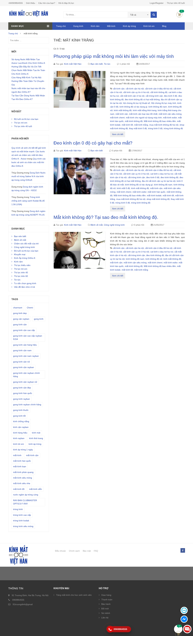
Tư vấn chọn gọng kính (25, 283)
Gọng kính (78, 26)
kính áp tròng (35, 444)
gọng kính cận (20, 324)
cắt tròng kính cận (154, 96)
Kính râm (95, 26)
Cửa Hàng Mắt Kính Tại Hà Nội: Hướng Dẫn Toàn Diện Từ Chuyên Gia (27, 81)
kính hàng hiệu (20, 432)
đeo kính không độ (169, 177)
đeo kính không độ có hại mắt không (142, 99)
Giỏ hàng (179, 14)
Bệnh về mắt (97, 225)
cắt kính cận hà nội (135, 88)
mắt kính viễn (35, 489)
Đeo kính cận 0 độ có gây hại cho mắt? (93, 142)
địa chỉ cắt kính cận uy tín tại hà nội (159, 181)
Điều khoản (60, 551)
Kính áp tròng (129, 26)
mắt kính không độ (134, 121)
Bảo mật (87, 551)
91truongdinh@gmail (23, 604)
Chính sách (74, 551)
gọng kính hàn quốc (22, 393)
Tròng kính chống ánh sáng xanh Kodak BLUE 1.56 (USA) (28, 201)
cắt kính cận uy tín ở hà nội (136, 92)
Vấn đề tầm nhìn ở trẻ (24, 287)
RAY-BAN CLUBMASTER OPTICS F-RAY (25, 502)
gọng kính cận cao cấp (24, 330)
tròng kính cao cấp (22, 515)
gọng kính (38, 319)
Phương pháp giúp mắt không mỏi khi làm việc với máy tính (114, 56)
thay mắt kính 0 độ (138, 128)
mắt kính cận (121, 114)
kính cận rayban (20, 427)
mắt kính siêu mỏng (22, 478)
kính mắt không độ (123, 110)
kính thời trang (36, 438)
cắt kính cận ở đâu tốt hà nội (158, 88)
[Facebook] (182, 550)
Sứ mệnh (105, 613)
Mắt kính (111, 26)
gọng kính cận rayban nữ (25, 382)
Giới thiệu (30, 3)
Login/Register (157, 3)
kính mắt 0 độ (123, 188)
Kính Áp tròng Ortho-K (24, 258)
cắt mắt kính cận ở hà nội (132, 96)
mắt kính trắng (141, 125)
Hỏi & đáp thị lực (66, 3)
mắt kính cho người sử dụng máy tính (144, 117)
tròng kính (18, 509)
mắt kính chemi (117, 117)
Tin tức (107, 64)
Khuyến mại (19, 254)
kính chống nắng (21, 421)
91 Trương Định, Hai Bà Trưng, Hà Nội (30, 595)
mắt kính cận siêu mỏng (170, 114)
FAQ (96, 551)
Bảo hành (106, 604)
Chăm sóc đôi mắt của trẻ (26, 243)
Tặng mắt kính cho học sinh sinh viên (74, 595)
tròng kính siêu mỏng (23, 526)
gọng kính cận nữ (21, 362)
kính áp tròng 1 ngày (23, 449)
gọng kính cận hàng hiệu (25, 345)
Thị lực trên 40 (21, 272)
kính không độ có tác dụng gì (133, 106)
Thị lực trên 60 (21, 276)
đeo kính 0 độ (170, 96)
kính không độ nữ (154, 259)
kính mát (36, 432)
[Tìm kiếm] (154, 15)
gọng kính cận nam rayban (26, 356)
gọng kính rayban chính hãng (27, 404)
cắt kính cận (119, 88)
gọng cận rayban (21, 319)
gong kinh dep (20, 313)
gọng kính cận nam (22, 350)
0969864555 (18, 600)
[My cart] (178, 629)
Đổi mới (105, 608)
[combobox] (139, 15)
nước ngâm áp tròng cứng (25, 494)
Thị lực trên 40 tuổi (176, 3)
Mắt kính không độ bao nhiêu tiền (160, 121)
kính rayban (18, 438)
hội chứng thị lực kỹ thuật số (136, 103)
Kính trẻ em (149, 26)
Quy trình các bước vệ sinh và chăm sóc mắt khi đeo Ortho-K (28, 162)
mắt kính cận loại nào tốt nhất (143, 114)
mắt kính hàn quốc (156, 192)
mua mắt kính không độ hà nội (163, 125)
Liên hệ (104, 617)
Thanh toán (106, 599)
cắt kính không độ (158, 92)
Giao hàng (106, 595)
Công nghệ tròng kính (114, 225)
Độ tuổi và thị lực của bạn (26, 119)
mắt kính (17, 455)
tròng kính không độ (173, 128)
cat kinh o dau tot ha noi (161, 174)
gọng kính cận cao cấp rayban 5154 (27, 337)
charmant (17, 307)
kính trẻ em (18, 444)
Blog (164, 26)
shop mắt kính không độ (158, 199)
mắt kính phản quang (23, 472)
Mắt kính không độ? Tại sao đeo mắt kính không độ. (106, 217)
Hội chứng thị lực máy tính (163, 103)
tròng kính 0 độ (155, 128)
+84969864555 (15, 3)
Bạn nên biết (97, 64)
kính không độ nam (158, 106)
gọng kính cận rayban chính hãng (26, 375)
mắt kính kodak (154, 195)
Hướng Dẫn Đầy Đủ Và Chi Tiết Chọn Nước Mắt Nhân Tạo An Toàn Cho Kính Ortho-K (28, 70)
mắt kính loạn (19, 466)
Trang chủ (61, 26)
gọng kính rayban (21, 399)
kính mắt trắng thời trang (145, 110)
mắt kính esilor (170, 117)
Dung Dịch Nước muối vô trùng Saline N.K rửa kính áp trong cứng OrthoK (28, 176)
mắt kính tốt (127, 125)
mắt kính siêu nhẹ (21, 483)
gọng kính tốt (19, 416)
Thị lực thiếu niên (22, 265)
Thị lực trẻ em (20, 122)
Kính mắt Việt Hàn (72, 64)
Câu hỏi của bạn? (46, 3)
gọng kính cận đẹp (22, 387)
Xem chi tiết (117, 134)
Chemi (30, 307)
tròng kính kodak (21, 520)
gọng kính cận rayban (23, 367)
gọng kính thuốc (20, 410)
